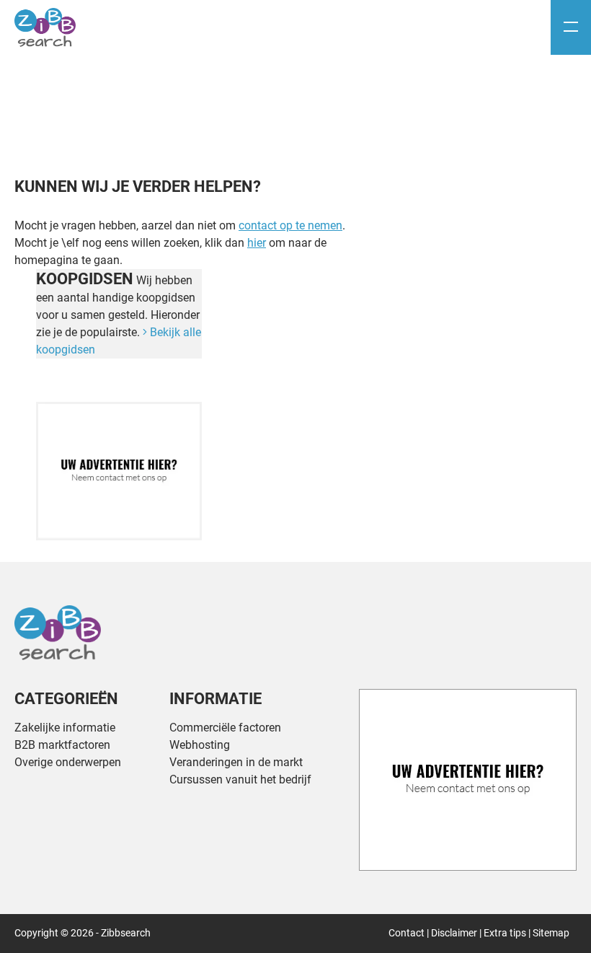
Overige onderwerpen (67, 762)
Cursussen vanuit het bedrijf (240, 779)
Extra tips (505, 933)
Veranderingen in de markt (236, 762)
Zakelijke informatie (64, 727)
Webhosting (199, 745)
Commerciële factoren (225, 727)
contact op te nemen (290, 225)
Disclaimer (454, 933)
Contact (406, 933)
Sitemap (551, 933)
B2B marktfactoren (62, 745)
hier (256, 243)
